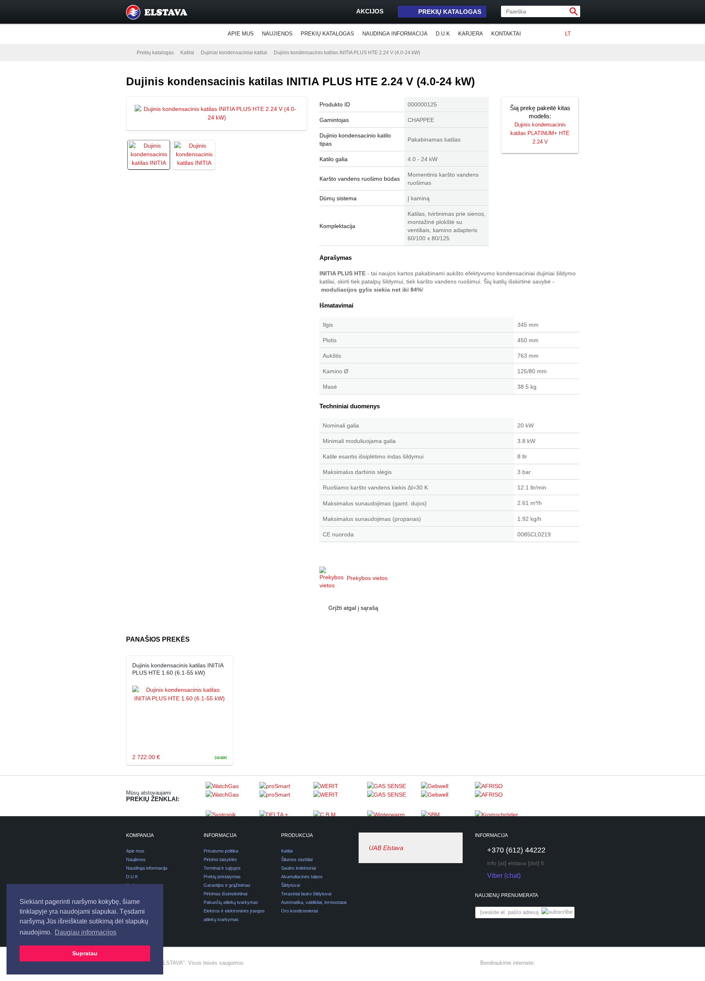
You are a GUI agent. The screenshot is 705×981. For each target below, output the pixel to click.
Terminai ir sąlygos (222, 868)
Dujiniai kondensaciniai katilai (234, 52)
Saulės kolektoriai (298, 868)
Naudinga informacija (395, 34)
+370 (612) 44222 (516, 850)
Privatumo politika (221, 850)
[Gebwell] (446, 796)
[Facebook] (545, 963)
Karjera (470, 34)
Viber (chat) (504, 875)
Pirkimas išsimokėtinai (225, 893)
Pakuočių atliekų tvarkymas (231, 902)
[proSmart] (284, 796)
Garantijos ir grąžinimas (227, 885)
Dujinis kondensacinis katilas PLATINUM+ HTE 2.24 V (540, 133)
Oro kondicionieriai (299, 910)
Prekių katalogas (449, 11)
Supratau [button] (85, 953)
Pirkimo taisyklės (220, 859)
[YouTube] (574, 963)
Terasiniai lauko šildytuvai (306, 893)
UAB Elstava (386, 847)
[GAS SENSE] (392, 796)
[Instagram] (559, 963)
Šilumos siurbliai (297, 859)
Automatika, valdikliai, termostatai (313, 902)
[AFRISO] (500, 796)
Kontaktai (506, 34)
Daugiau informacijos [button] (85, 932)
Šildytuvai (290, 885)
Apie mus (241, 34)
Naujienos (277, 34)
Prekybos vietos (367, 578)
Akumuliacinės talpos (302, 876)
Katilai (187, 52)
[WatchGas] (230, 796)
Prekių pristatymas (222, 876)
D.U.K (443, 34)
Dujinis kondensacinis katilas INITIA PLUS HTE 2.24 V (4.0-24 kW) (347, 52)
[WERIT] (338, 796)
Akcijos (370, 11)
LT (568, 34)
